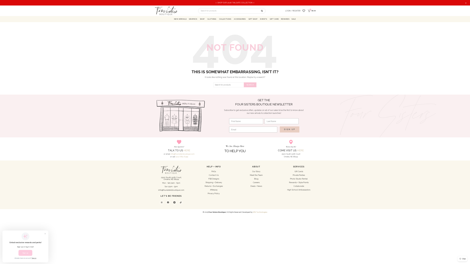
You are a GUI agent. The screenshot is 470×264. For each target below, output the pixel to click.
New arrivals (180, 19)
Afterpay (213, 190)
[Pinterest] (174, 202)
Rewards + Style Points (299, 182)
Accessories (240, 19)
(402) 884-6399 (182, 157)
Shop (202, 19)
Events (263, 19)
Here (187, 150)
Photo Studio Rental (299, 179)
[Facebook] (168, 202)
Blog (256, 179)
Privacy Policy (214, 193)
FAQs (214, 171)
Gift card (274, 19)
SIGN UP (289, 129)
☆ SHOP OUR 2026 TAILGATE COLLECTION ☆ (235, 3)
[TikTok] (180, 202)
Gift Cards (298, 171)
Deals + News (256, 186)
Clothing (211, 19)
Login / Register (292, 11)
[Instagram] (161, 202)
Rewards (285, 19)
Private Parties (299, 175)
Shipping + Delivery (214, 182)
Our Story (256, 171)
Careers (256, 182)
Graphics (193, 19)
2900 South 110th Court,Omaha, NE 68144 (171, 178)
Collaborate (299, 186)
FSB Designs (213, 179)
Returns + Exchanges (214, 186)
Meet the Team (256, 175)
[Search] (261, 10)
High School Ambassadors (298, 190)
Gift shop (252, 19)
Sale (294, 19)
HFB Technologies (260, 212)
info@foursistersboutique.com (182, 154)
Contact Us (214, 175)
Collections (225, 19)
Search (250, 85)
